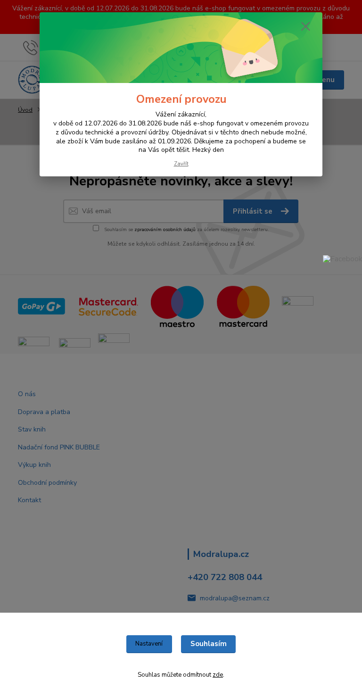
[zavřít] (305, 27)
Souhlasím (208, 643)
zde (218, 675)
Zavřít (181, 163)
